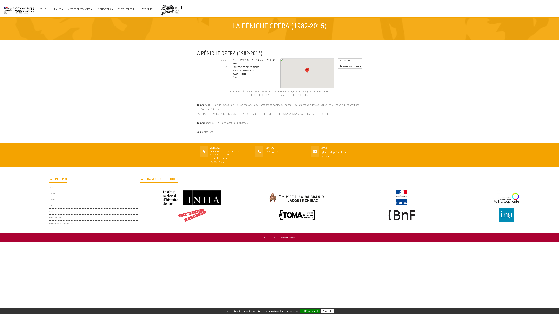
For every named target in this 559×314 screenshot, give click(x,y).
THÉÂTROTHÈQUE (126, 9)
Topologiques (55, 217)
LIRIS (51, 205)
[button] (350, 66)
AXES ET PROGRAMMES (79, 9)
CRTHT (52, 187)
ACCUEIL (44, 9)
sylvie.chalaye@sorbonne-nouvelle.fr (335, 154)
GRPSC (52, 199)
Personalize (328, 311)
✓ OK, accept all (309, 311)
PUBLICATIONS (105, 9)
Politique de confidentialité (61, 223)
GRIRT (52, 193)
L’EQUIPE (57, 9)
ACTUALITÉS (148, 9)
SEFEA (52, 211)
